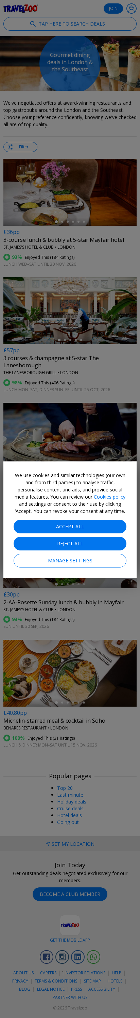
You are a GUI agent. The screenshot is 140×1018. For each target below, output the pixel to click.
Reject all (70, 543)
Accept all (70, 526)
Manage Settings (70, 560)
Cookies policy (109, 496)
